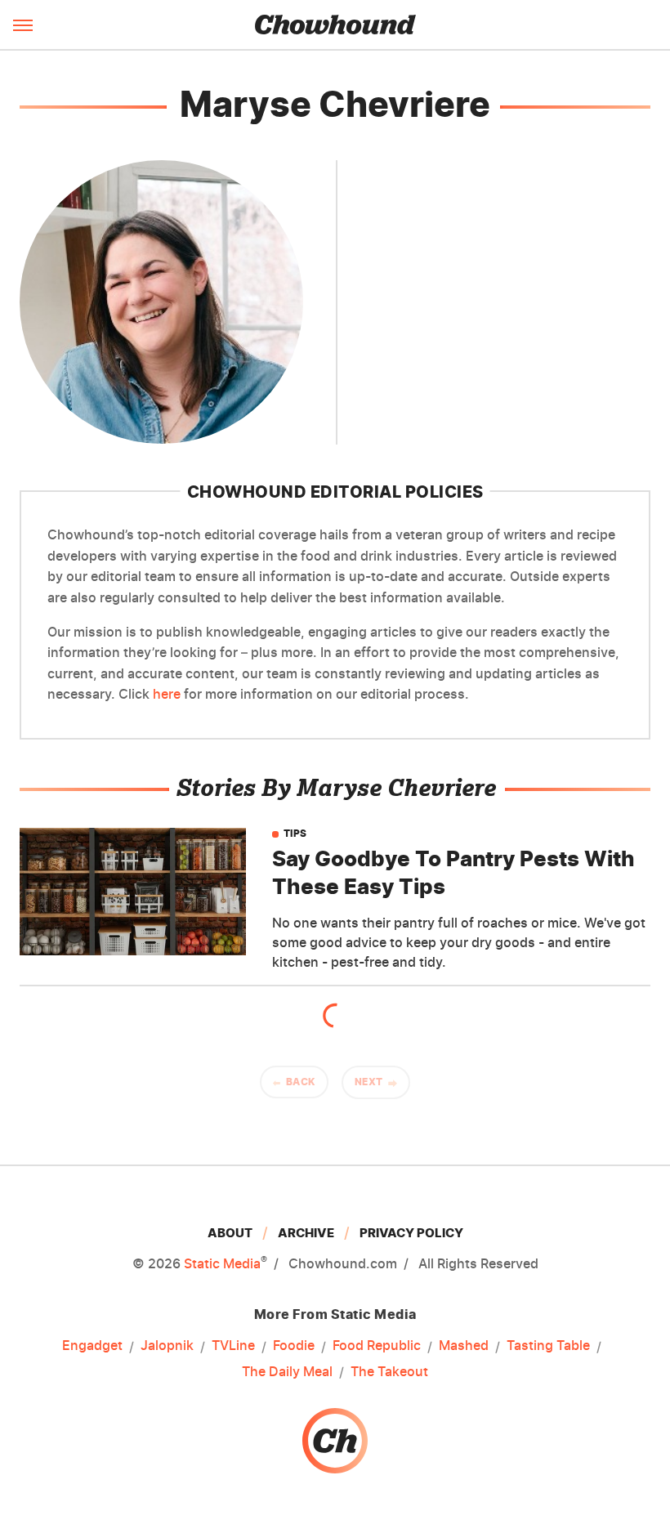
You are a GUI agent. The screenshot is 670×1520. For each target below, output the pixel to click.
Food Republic (377, 1345)
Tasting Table (548, 1345)
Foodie (294, 1345)
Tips (295, 833)
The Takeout (389, 1371)
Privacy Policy (411, 1233)
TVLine (233, 1345)
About (230, 1233)
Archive (306, 1233)
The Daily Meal (287, 1371)
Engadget (92, 1345)
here (167, 694)
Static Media (222, 1263)
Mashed (464, 1345)
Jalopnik (167, 1345)
